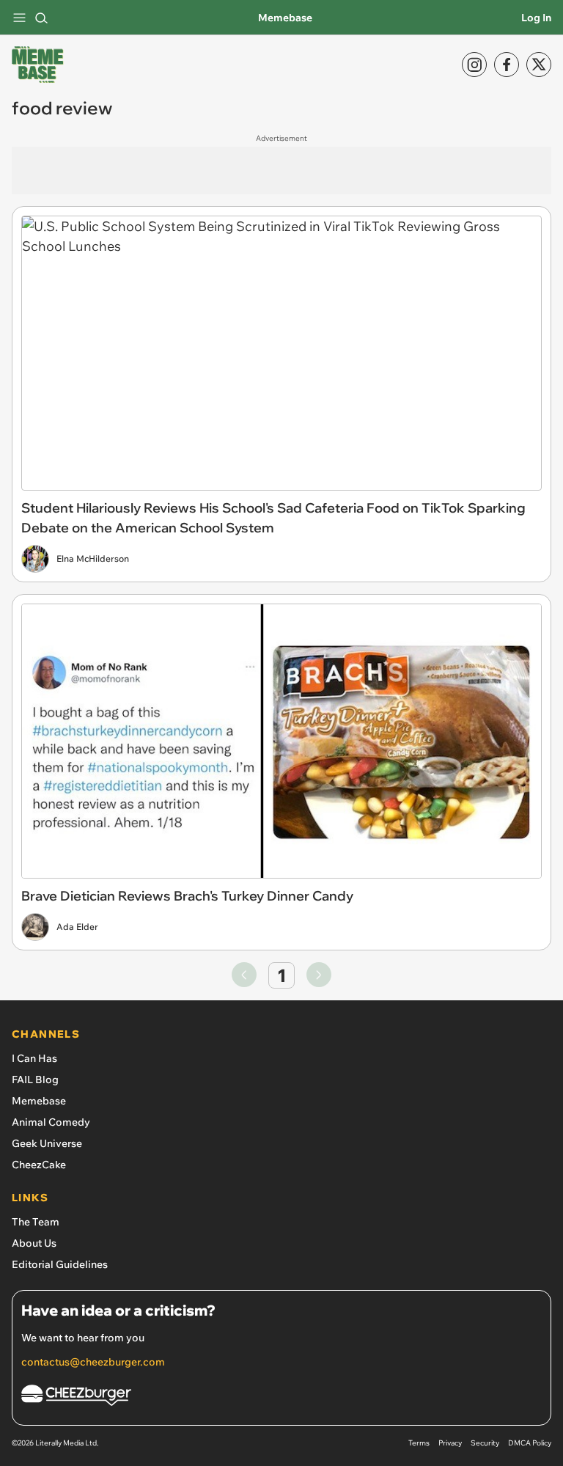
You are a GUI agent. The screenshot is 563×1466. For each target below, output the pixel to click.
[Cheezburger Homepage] (281, 1397)
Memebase (285, 17)
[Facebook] (506, 64)
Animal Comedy (51, 1122)
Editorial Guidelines (60, 1264)
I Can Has (34, 1058)
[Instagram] (474, 64)
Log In (536, 17)
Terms (419, 1443)
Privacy (450, 1443)
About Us (34, 1243)
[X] (538, 64)
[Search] (41, 17)
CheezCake (39, 1164)
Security (485, 1443)
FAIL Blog (35, 1079)
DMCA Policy (529, 1443)
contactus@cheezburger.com (93, 1361)
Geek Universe (47, 1143)
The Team (35, 1221)
